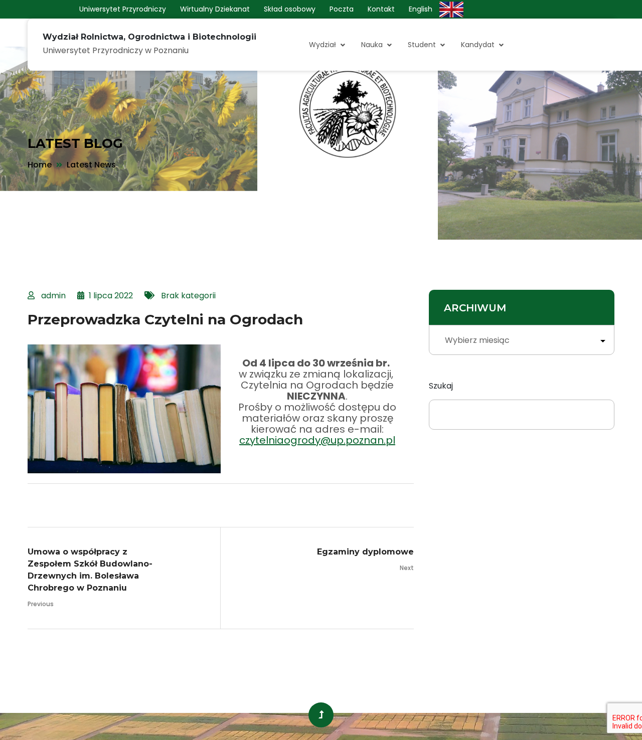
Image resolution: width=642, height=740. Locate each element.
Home (40, 164)
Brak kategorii (188, 295)
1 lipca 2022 (111, 295)
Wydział (322, 45)
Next (407, 568)
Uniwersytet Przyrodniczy (122, 9)
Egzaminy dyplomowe (365, 552)
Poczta (342, 9)
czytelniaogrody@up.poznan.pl (317, 440)
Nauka (372, 45)
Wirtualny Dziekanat (215, 9)
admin (53, 295)
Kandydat (478, 45)
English (420, 9)
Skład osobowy (289, 9)
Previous (41, 604)
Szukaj (441, 386)
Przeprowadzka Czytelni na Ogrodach (165, 319)
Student (422, 45)
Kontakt (381, 9)
